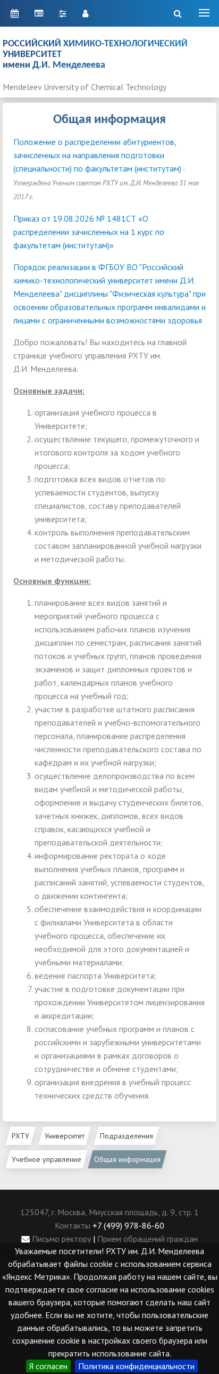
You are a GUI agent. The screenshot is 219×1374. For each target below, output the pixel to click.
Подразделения (126, 1136)
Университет (65, 1136)
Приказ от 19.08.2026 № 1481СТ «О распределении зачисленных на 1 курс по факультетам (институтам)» (88, 231)
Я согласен (48, 1366)
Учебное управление (46, 1159)
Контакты (72, 1225)
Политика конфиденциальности (136, 1366)
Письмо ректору (60, 1238)
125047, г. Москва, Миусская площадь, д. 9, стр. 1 (109, 1212)
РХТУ (20, 1136)
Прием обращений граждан (147, 1238)
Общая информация (127, 1159)
